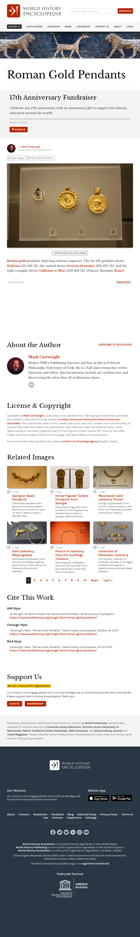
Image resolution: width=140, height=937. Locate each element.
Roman (12, 261)
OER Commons (78, 730)
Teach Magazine (17, 734)
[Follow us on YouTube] (87, 834)
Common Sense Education (64, 727)
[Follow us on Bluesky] (67, 834)
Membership (35, 703)
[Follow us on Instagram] (80, 834)
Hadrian (13, 265)
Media (68, 26)
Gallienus (46, 270)
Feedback (57, 814)
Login (129, 26)
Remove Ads (123, 282)
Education (53, 26)
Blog (70, 814)
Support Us (102, 26)
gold (22, 261)
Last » (107, 580)
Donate (14, 703)
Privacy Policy (108, 814)
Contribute (83, 26)
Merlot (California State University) (45, 730)
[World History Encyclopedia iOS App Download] (98, 798)
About (117, 26)
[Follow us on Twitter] (60, 834)
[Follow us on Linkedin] (73, 834)
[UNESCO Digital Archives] (70, 888)
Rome (118, 270)
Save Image (16, 158)
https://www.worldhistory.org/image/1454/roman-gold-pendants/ (53, 617)
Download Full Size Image (70, 253)
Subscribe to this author (115, 344)
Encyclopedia (35, 26)
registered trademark (95, 863)
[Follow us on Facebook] (53, 834)
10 (84, 580)
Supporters (74, 817)
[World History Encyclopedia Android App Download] (121, 798)
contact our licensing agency (80, 441)
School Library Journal (108, 730)
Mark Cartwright (31, 146)
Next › (95, 580)
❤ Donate (18, 129)
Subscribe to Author (40, 158)
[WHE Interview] (31, 385)
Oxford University (96, 723)
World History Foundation (39, 844)
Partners (57, 817)
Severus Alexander (81, 265)
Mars (62, 270)
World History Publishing (31, 847)
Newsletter (40, 814)
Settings (91, 817)
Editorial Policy (86, 814)
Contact (24, 814)
